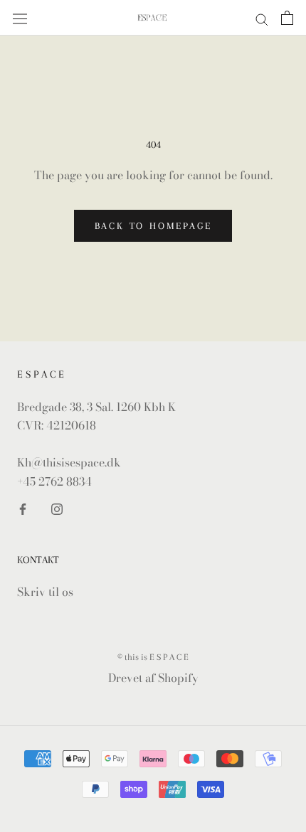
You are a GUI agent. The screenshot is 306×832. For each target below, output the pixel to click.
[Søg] (261, 18)
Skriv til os (45, 591)
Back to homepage (153, 225)
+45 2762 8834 (54, 481)
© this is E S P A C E (153, 657)
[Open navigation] (20, 17)
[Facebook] (22, 507)
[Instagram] (57, 507)
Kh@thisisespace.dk (69, 462)
